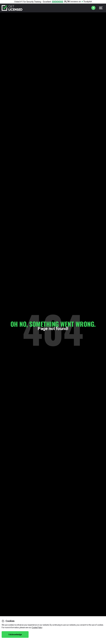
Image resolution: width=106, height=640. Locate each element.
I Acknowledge (15, 634)
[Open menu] (100, 8)
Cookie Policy (37, 627)
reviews (71, 1)
